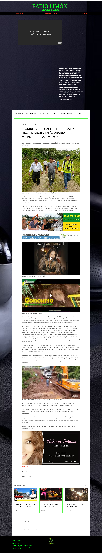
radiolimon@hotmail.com (30, 547)
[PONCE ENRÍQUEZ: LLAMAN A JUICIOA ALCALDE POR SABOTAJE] (25, 494)
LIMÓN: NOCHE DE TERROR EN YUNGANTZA (76, 505)
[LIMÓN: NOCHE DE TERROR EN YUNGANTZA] (76, 494)
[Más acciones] (79, 124)
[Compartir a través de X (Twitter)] (26, 471)
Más (80, 113)
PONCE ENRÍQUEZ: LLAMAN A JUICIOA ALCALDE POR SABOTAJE (25, 505)
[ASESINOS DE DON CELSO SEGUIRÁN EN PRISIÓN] (51, 494)
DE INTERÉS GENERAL (48, 113)
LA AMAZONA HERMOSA (67, 113)
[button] (86, 113)
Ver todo (86, 485)
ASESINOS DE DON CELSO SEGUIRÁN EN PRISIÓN (49, 505)
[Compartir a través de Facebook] (22, 471)
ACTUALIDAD (18, 113)
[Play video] (51, 382)
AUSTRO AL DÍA (31, 113)
